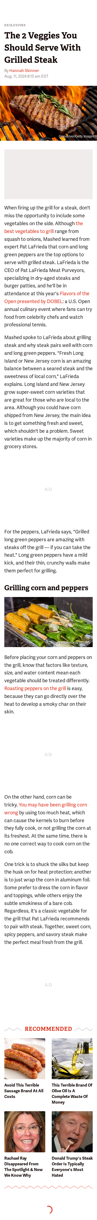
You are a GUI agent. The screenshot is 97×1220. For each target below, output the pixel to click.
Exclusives (15, 25)
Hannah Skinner (24, 70)
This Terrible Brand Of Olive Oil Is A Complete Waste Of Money (72, 1094)
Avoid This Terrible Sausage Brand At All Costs (23, 1091)
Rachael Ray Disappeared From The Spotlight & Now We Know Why (23, 1167)
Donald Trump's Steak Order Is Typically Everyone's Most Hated (72, 1167)
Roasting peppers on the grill (35, 688)
